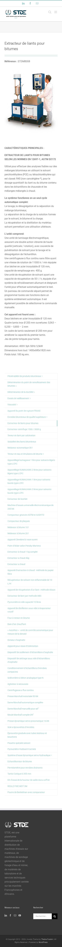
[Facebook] (10, 915)
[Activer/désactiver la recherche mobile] (49, 12)
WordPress (43, 942)
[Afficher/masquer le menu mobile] (55, 12)
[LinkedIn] (6, 915)
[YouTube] (20, 915)
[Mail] (15, 915)
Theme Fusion (47, 939)
